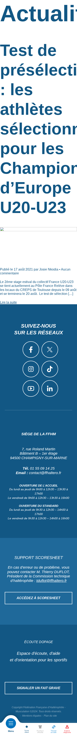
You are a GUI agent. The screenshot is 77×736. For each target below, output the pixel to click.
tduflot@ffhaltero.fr (51, 581)
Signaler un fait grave (38, 688)
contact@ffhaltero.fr (45, 473)
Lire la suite (8, 302)
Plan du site (50, 715)
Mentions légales (31, 715)
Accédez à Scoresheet (38, 598)
